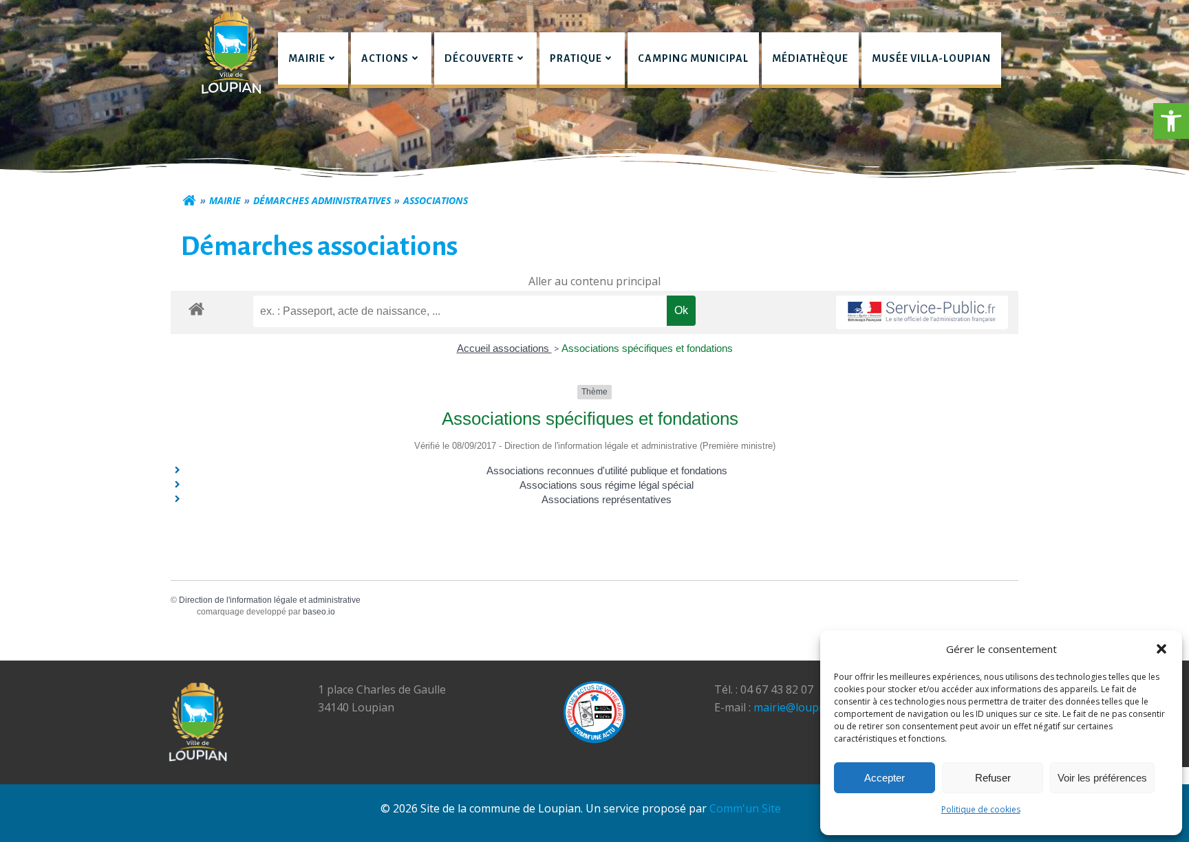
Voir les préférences (1102, 778)
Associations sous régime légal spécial (606, 485)
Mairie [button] (306, 58)
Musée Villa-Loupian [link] (931, 58)
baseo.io (319, 612)
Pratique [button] (576, 58)
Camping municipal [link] (693, 58)
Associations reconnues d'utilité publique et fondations (606, 470)
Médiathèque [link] (810, 58)
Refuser (993, 778)
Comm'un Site (745, 808)
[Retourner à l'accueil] (189, 200)
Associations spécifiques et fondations (647, 348)
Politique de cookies (980, 809)
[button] (1171, 121)
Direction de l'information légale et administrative (270, 600)
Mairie (225, 200)
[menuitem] (313, 60)
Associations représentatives (607, 499)
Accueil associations (504, 348)
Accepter (884, 778)
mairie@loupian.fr (799, 707)
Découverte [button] (479, 58)
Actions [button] (385, 58)
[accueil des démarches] (196, 308)
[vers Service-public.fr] (922, 312)
